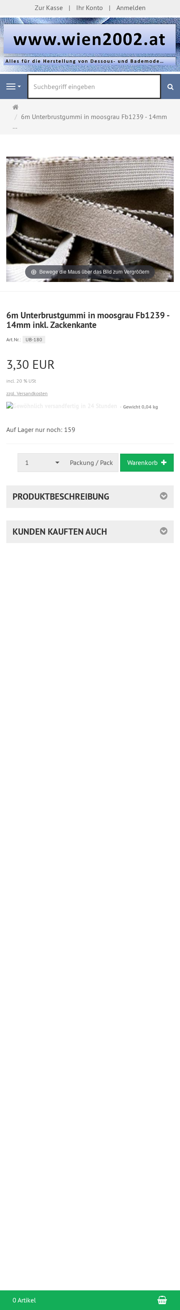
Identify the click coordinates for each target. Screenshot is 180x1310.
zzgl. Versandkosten (27, 393)
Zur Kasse (49, 7)
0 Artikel (24, 1300)
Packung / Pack (91, 462)
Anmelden (131, 7)
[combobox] (41, 463)
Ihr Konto (89, 7)
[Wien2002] (90, 44)
